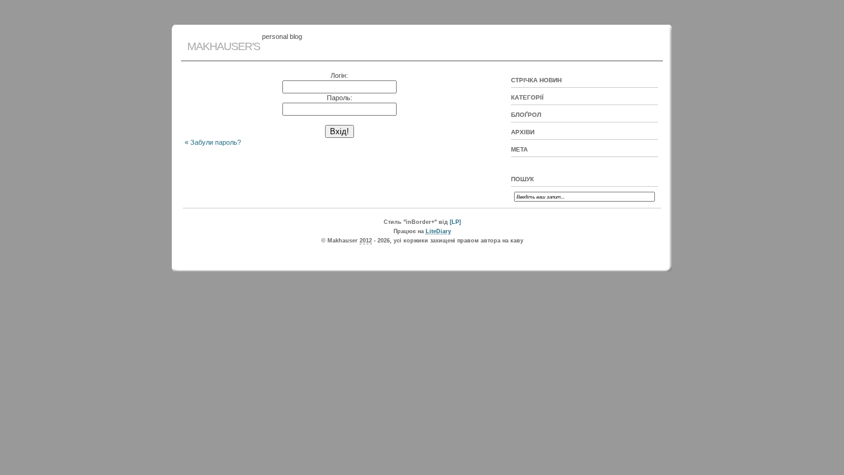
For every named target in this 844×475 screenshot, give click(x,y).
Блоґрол (526, 114)
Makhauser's (223, 46)
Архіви (522, 132)
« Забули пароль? (213, 142)
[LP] (455, 222)
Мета (519, 149)
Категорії (527, 97)
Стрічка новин (536, 80)
